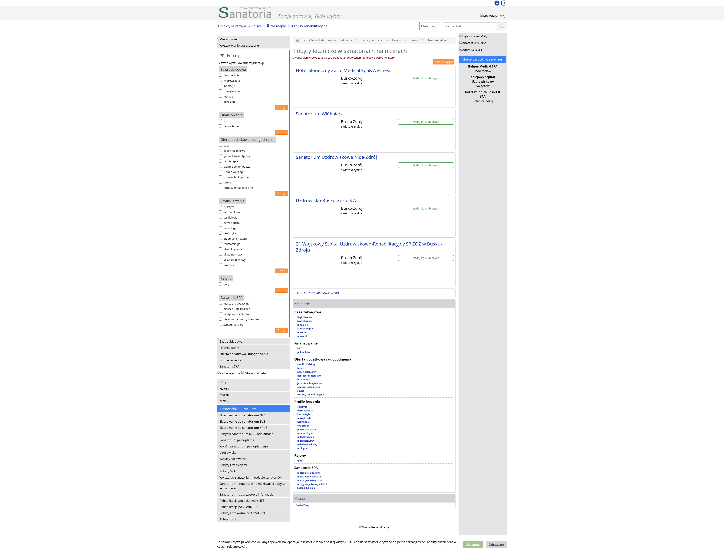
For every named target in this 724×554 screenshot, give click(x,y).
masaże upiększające (236, 309)
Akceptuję (473, 544)
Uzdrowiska (227, 452)
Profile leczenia (230, 360)
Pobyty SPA (227, 471)
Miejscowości (229, 39)
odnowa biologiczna (236, 177)
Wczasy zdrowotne (232, 459)
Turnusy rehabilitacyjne (308, 26)
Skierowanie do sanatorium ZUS (242, 421)
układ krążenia (232, 249)
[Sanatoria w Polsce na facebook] (497, 3)
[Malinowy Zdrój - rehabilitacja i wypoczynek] (492, 17)
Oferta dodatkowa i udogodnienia (243, 354)
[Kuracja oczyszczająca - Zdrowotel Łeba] (254, 374)
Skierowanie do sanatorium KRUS (243, 428)
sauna (227, 182)
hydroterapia (231, 80)
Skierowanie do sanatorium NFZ (242, 415)
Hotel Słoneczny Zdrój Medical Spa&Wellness (343, 70)
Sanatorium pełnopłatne (236, 440)
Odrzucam (496, 544)
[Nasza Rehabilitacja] (374, 528)
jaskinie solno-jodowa (237, 166)
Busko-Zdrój (302, 505)
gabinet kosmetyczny (236, 156)
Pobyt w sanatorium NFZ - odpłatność (246, 434)
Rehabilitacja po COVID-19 (238, 507)
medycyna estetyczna (236, 314)
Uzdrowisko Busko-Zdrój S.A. (326, 200)
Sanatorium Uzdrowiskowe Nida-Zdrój (336, 157)
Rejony (396, 40)
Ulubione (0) (429, 26)
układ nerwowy (232, 254)
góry (226, 284)
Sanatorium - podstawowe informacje (246, 494)
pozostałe (229, 102)
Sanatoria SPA (229, 366)
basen (227, 145)
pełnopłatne (231, 126)
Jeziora (224, 388)
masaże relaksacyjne (236, 303)
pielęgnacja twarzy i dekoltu (241, 319)
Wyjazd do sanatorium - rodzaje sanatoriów (250, 477)
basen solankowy (234, 151)
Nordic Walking (233, 172)
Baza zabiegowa (230, 341)
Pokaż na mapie (443, 62)
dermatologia (231, 212)
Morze (224, 395)
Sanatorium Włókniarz (319, 113)
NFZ (225, 121)
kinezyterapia (231, 91)
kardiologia (230, 217)
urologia (228, 265)
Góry (222, 382)
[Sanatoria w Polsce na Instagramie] (504, 3)
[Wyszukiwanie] (501, 26)
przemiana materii (235, 238)
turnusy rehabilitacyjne (238, 188)
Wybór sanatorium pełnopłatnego (243, 446)
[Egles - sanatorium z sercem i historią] (473, 37)
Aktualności (227, 519)
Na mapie (278, 26)
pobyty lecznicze (372, 40)
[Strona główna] (297, 40)
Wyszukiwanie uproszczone (239, 45)
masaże (228, 96)
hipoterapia (230, 161)
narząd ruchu (232, 223)
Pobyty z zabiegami (233, 465)
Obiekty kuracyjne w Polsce (240, 26)
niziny (414, 40)
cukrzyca (228, 207)
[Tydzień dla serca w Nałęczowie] (229, 374)
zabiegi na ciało (233, 324)
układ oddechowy (234, 260)
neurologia (230, 228)
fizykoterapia (231, 75)
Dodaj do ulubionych (426, 78)
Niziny (223, 401)
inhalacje (229, 86)
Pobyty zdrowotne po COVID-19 (242, 513)
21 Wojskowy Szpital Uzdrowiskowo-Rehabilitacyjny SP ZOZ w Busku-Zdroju (369, 247)
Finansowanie (229, 348)
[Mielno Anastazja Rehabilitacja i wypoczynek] (473, 44)
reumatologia (231, 244)
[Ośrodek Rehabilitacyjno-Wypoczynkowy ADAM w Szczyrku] (470, 50)
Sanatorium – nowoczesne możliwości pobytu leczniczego (252, 486)
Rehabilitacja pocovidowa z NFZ (241, 501)
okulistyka (229, 233)
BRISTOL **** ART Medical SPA (318, 293)
